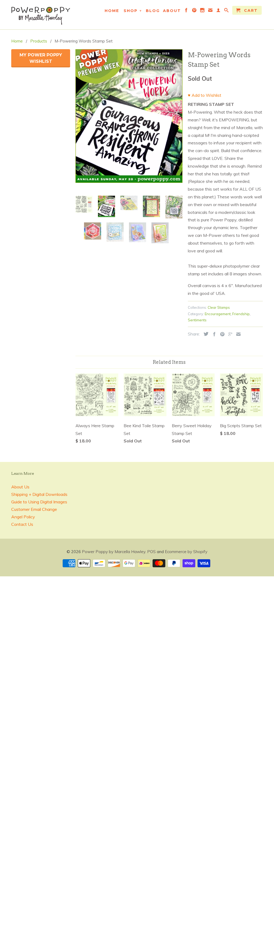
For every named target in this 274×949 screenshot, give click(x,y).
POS (151, 551)
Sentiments (197, 320)
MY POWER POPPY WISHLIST (41, 58)
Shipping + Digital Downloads (39, 494)
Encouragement (218, 314)
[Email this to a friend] (237, 334)
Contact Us (22, 524)
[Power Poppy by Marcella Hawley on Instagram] (202, 11)
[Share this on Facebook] (213, 334)
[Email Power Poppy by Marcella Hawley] (210, 11)
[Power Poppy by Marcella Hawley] (40, 14)
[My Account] (218, 11)
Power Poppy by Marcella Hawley (113, 551)
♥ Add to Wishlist (204, 95)
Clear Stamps (219, 307)
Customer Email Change (34, 509)
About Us (20, 486)
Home (112, 10)
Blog (153, 10)
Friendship (241, 314)
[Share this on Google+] (229, 334)
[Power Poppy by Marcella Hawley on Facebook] (186, 11)
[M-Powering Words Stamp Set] (128, 116)
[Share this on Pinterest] (221, 334)
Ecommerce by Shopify (186, 551)
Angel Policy (23, 516)
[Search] (226, 11)
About (172, 10)
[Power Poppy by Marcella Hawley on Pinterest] (194, 11)
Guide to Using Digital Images (39, 501)
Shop (133, 10)
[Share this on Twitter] (204, 333)
